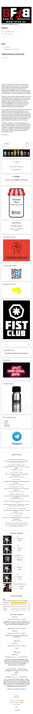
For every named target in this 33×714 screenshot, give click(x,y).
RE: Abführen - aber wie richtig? (16, 486)
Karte (16, 706)
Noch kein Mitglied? (16, 169)
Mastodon (20, 228)
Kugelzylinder (14, 484)
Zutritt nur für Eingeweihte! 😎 (16, 700)
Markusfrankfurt (14, 506)
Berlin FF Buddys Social (20, 584)
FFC (18, 536)
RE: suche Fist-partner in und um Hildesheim (16, 508)
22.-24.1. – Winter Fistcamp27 (20, 657)
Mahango (14, 469)
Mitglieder (17, 180)
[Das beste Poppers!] (16, 399)
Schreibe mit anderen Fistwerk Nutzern (16, 353)
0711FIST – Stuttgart (20, 619)
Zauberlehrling (14, 462)
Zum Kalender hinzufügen (11, 37)
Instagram (16, 230)
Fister (6, 423)
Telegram (19, 225)
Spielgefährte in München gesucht (16, 494)
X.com (16, 228)
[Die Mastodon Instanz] (16, 250)
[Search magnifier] (29, 344)
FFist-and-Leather (14, 477)
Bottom (6, 420)
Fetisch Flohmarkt (16, 704)
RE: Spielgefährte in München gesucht (16, 459)
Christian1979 (14, 498)
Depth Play (7, 426)
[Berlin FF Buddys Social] (16, 15)
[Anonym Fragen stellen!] (16, 274)
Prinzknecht (7, 47)
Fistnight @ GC (18, 555)
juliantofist (14, 526)
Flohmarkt (25, 180)
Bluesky (12, 228)
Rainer (14, 520)
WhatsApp (13, 225)
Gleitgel (6, 422)
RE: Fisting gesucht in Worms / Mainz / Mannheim (16, 523)
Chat (11, 180)
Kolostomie (7, 425)
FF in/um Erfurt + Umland (16, 472)
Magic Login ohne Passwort (16, 166)
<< (16, 176)
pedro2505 (14, 513)
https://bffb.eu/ (5, 134)
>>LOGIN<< (16, 162)
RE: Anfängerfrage (16, 479)
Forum (7, 180)
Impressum (17, 710)
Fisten (5, 57)
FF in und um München (16, 515)
